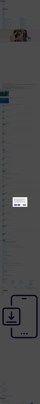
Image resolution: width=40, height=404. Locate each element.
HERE (24, 201)
